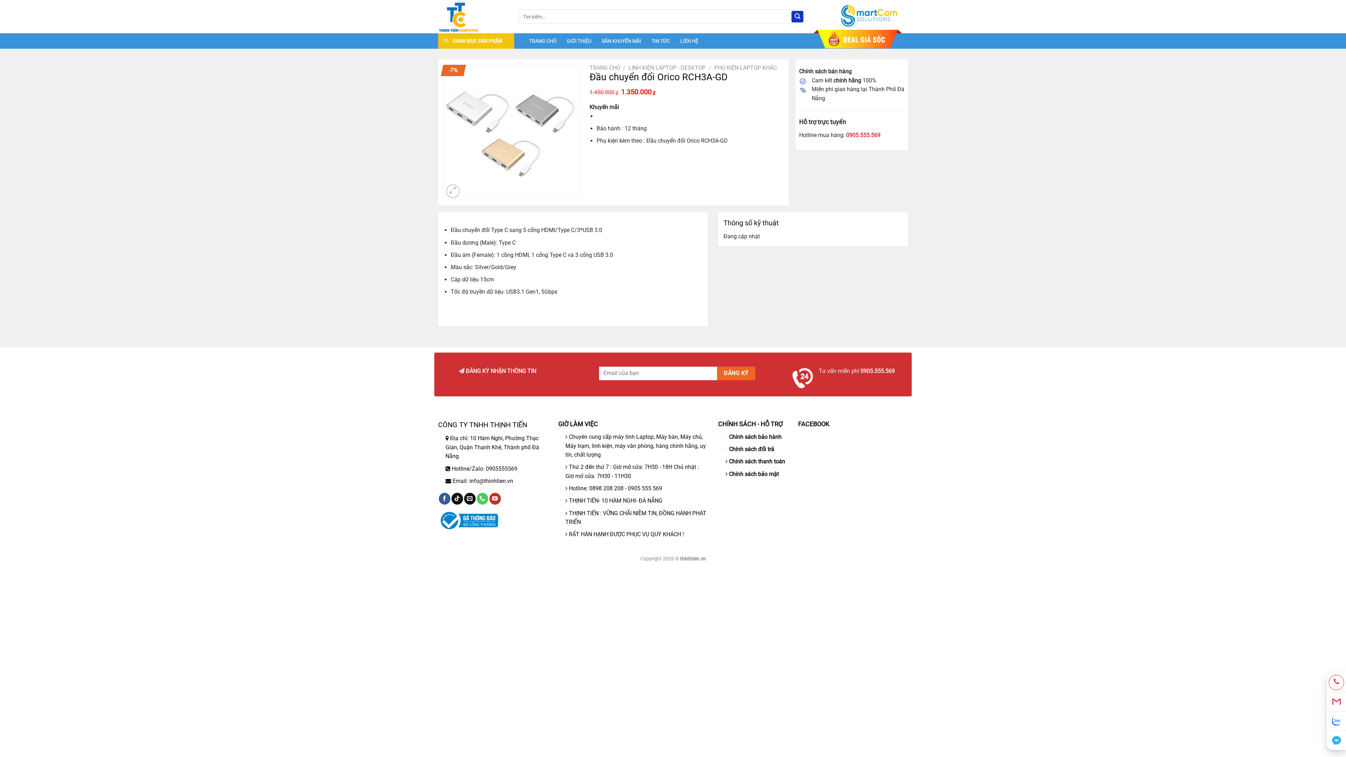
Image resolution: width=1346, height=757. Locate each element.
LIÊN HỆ (689, 41)
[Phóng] (453, 191)
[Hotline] (1336, 682)
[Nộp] (797, 17)
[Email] (1336, 701)
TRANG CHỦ (542, 41)
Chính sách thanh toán (757, 461)
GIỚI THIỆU (579, 41)
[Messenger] (1336, 740)
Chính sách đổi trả (751, 449)
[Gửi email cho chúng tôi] (470, 499)
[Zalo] (1336, 721)
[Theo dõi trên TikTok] (457, 499)
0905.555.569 (863, 135)
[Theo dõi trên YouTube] (495, 499)
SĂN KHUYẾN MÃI (621, 41)
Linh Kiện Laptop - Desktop (667, 67)
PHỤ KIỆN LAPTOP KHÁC (745, 67)
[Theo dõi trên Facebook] (444, 499)
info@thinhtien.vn (491, 481)
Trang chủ (605, 67)
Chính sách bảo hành (755, 437)
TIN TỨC (661, 41)
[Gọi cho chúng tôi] (482, 499)
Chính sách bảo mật (754, 474)
